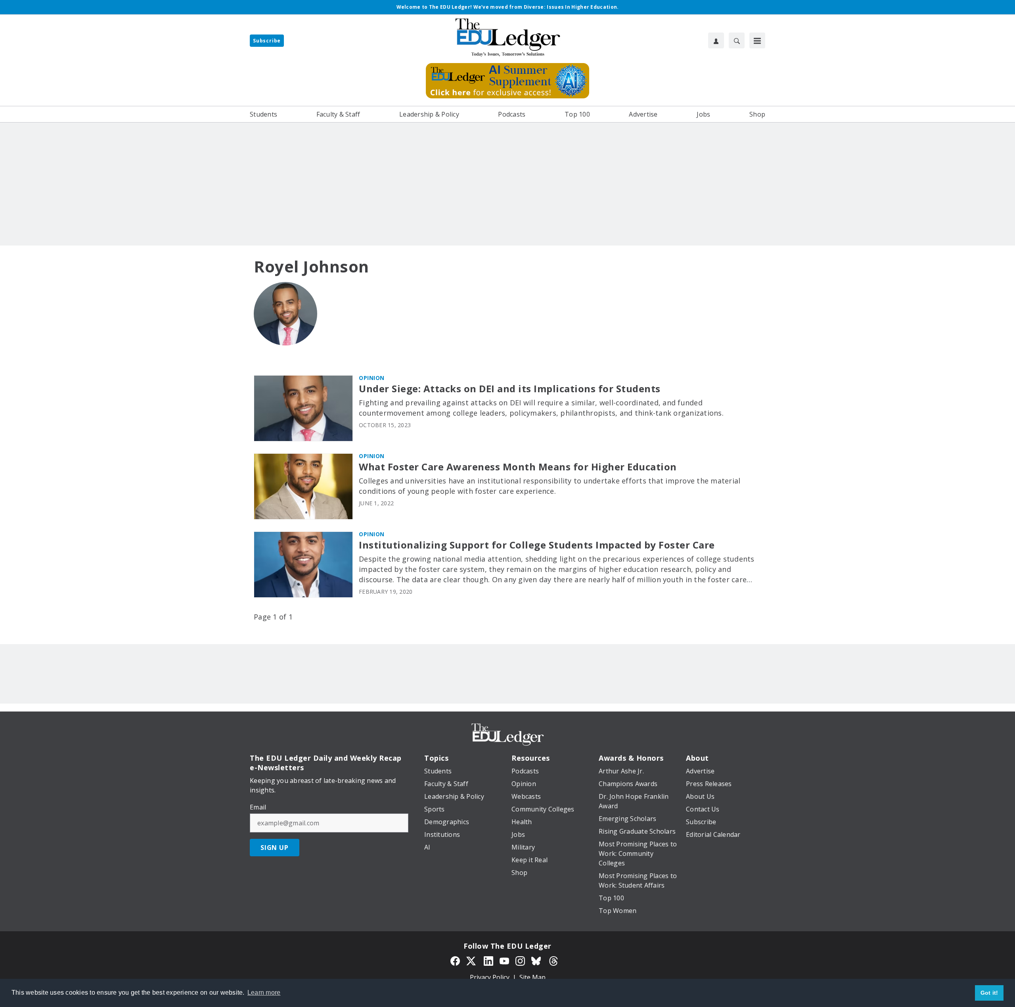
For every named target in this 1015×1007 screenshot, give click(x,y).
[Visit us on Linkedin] (488, 960)
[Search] (737, 40)
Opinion (372, 378)
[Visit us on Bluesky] (536, 960)
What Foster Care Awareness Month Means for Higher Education (518, 467)
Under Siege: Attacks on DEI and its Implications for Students (510, 389)
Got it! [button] (989, 993)
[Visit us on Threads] (553, 960)
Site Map (532, 977)
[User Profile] (716, 40)
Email (258, 807)
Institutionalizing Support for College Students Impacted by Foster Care (537, 545)
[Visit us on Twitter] (471, 960)
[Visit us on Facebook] (455, 960)
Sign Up (274, 847)
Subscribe (267, 40)
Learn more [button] (264, 992)
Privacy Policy (489, 977)
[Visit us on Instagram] (520, 960)
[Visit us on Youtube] (504, 960)
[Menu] (757, 40)
